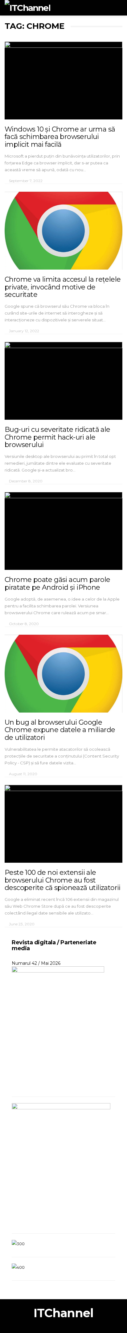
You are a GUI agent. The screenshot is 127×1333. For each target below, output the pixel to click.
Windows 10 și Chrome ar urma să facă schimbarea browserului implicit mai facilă (60, 136)
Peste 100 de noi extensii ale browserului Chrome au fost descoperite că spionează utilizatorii (63, 880)
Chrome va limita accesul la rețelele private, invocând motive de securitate (63, 286)
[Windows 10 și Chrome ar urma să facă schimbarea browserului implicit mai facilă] (63, 81)
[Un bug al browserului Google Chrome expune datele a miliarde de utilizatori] (63, 674)
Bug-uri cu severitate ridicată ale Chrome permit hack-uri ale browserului (57, 437)
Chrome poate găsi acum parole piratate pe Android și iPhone (57, 583)
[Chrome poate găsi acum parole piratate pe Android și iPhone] (63, 531)
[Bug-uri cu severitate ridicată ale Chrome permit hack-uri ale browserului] (63, 381)
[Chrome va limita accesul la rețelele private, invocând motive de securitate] (63, 231)
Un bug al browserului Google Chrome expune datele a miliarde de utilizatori (60, 729)
